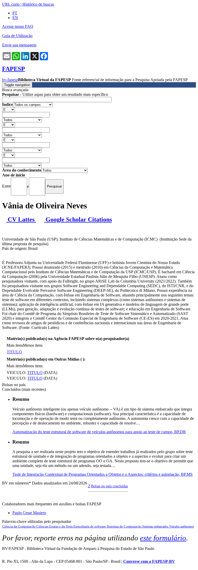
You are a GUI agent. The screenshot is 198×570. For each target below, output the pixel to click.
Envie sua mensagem (19, 45)
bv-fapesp (10, 80)
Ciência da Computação (19, 526)
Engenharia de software (90, 526)
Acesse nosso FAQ (17, 26)
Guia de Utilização (17, 35)
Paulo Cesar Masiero (29, 513)
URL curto (11, 4)
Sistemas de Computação (124, 526)
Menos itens (33, 345)
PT (14, 13)
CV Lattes (21, 219)
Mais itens (14, 345)
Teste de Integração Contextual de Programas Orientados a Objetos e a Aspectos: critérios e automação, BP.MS (102, 474)
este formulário (163, 538)
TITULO (14, 352)
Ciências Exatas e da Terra (54, 526)
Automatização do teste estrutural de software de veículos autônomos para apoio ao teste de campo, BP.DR (99, 432)
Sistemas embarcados (155, 526)
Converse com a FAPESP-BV (149, 561)
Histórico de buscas (38, 4)
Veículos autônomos (181, 526)
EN (15, 17)
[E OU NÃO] (8, 109)
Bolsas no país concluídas (109, 486)
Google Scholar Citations (78, 219)
